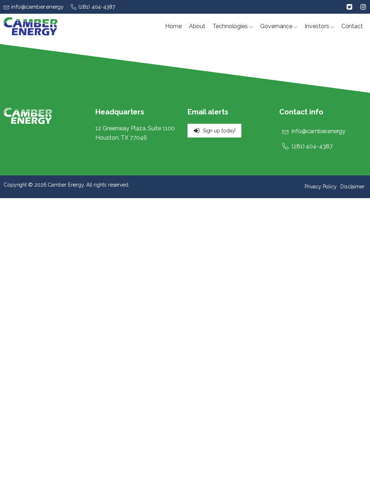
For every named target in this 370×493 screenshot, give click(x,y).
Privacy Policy (321, 186)
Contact (352, 26)
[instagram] (359, 7)
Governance (276, 26)
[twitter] (349, 7)
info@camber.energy (318, 131)
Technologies (230, 26)
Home (173, 26)
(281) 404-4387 (312, 146)
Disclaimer (352, 186)
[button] (34, 7)
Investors (317, 26)
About (197, 26)
